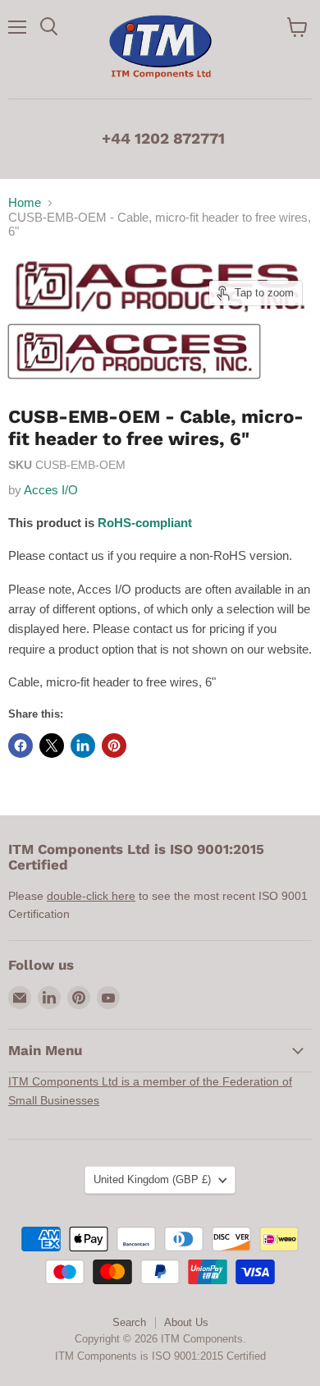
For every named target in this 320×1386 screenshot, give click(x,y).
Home (24, 202)
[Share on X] (51, 745)
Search (129, 1322)
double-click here (91, 895)
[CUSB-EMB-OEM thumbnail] (134, 351)
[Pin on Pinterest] (114, 745)
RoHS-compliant (145, 523)
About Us (186, 1322)
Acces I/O (51, 490)
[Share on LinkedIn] (83, 745)
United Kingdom (152, 1179)
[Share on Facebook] (20, 745)
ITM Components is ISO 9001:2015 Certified (160, 1356)
